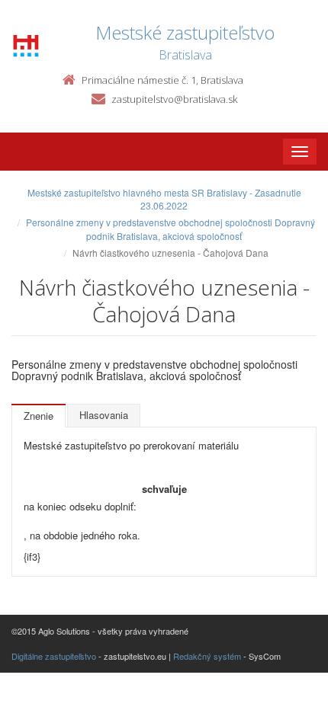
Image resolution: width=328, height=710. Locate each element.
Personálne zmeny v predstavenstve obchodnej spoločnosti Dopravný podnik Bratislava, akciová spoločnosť (170, 228)
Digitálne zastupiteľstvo (53, 656)
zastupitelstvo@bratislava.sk (174, 99)
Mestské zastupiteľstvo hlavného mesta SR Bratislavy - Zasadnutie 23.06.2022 (164, 199)
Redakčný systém (207, 656)
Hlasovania (103, 415)
